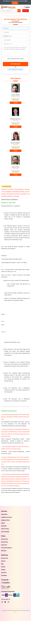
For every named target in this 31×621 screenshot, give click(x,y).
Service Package (5, 531)
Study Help (3, 525)
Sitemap (3, 569)
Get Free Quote (16, 64)
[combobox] (5, 36)
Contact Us (3, 572)
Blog (2, 564)
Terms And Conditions (6, 547)
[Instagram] (8, 602)
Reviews (3, 566)
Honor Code (4, 544)
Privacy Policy (4, 539)
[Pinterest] (5, 602)
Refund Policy (4, 542)
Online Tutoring (5, 528)
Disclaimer (3, 550)
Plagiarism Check (5, 520)
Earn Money (4, 575)
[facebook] (2, 602)
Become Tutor (4, 558)
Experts (3, 523)
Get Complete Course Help (15, 69)
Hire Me (15, 102)
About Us (3, 561)
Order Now (15, 3)
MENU (27, 7)
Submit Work (4, 514)
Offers (26, 10)
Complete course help (6, 517)
